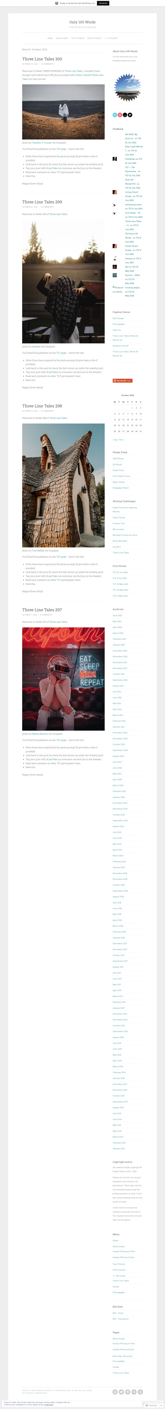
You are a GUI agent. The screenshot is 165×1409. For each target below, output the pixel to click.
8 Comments (46, 615)
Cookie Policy (48, 1405)
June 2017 (117, 978)
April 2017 (117, 990)
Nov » (121, 439)
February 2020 (119, 791)
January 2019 (119, 867)
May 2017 (117, 984)
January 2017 (119, 1008)
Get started (103, 3)
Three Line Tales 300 (42, 59)
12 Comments (47, 207)
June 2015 (117, 1119)
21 (128, 425)
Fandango (130, 159)
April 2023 (117, 627)
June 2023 (117, 615)
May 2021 (117, 703)
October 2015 (119, 1095)
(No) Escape (118, 318)
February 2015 (119, 1142)
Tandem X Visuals (42, 142)
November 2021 (120, 668)
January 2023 (119, 644)
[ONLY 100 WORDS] (115, 1392)
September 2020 (120, 750)
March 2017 (118, 996)
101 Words (117, 464)
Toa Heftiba (38, 550)
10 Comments (47, 64)
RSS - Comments (121, 1319)
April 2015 (117, 1131)
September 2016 (120, 1031)
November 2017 (120, 949)
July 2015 (117, 1113)
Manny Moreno (40, 733)
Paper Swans (119, 482)
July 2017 (117, 972)
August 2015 (118, 1107)
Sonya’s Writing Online (123, 1257)
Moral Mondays (120, 541)
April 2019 (117, 849)
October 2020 (119, 744)
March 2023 (118, 633)
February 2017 (119, 1002)
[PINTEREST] (127, 1392)
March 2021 (118, 715)
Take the (117, 330)
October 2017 (119, 955)
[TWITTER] (121, 1392)
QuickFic (117, 546)
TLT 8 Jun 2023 (135, 208)
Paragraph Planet (121, 487)
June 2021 (117, 697)
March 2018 (118, 926)
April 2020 (117, 779)
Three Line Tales (74, 71)
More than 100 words (122, 1356)
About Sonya (62, 38)
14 (128, 419)
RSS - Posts (118, 1313)
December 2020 (120, 732)
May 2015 (117, 1125)
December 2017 (120, 943)
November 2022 (120, 656)
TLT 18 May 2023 (120, 590)
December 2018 (120, 873)
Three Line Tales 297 (42, 609)
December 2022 (120, 650)
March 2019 (118, 855)
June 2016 (117, 1049)
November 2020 (120, 738)
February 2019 (119, 861)
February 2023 (119, 639)
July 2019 (117, 832)
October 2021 (119, 674)
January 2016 (119, 1078)
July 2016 (117, 1043)
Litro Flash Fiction (121, 476)
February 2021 (119, 721)
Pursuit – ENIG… (133, 275)
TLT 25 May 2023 (120, 584)
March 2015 (118, 1136)
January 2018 (119, 937)
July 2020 (117, 762)
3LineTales (52, 168)
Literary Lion (119, 523)
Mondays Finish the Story (125, 535)
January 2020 (119, 797)
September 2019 (120, 820)
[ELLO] (140, 1392)
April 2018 (117, 920)
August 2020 (118, 756)
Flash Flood (118, 470)
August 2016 (118, 1037)
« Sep (115, 439)
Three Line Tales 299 (42, 202)
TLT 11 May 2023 (120, 595)
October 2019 (119, 814)
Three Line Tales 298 (42, 406)
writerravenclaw (133, 204)
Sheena (128, 258)
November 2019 (120, 808)
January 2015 (119, 1148)
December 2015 (120, 1084)
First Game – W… (133, 212)
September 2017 (120, 961)
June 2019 (117, 838)
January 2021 (119, 726)
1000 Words (118, 458)
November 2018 (120, 879)
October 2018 (119, 885)
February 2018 (119, 931)
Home (50, 38)
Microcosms (118, 529)
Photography (119, 324)
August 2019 (118, 826)
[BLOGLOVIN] (134, 1392)
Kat (127, 266)
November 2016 (120, 1019)
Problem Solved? (121, 345)
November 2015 (120, 1090)
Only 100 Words (82, 22)
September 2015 (120, 1101)
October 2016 (119, 1025)
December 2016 (120, 1013)
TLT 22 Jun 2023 (132, 175)
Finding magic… (133, 287)
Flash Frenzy (119, 517)
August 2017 (118, 967)
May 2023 (117, 621)
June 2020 (117, 768)
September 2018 (120, 890)
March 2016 (118, 1066)
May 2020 (117, 773)
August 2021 (118, 685)
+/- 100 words (110, 38)
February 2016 (119, 1072)
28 (128, 431)
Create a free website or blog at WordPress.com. (46, 1390)
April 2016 (117, 1060)
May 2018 (117, 914)
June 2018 (117, 908)
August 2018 (118, 896)
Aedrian (36, 346)
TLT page (61, 148)
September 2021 (120, 680)
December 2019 (120, 803)
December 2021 (120, 662)
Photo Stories (94, 38)
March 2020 (118, 785)
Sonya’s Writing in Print (124, 1251)
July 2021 (117, 691)
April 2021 (117, 709)
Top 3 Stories (77, 38)
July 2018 (117, 902)
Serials (116, 1286)
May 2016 (117, 1054)
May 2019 (117, 844)
